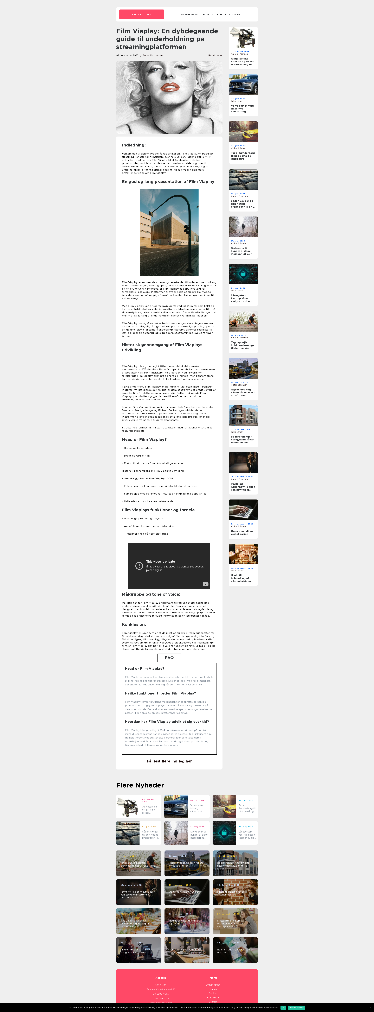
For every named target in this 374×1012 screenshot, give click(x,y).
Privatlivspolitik (297, 1007)
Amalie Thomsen (239, 54)
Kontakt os (232, 14)
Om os (205, 14)
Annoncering (190, 14)
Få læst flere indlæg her (169, 761)
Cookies (217, 14)
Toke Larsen (237, 101)
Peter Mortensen (153, 55)
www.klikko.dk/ (164, 1003)
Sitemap (213, 1001)
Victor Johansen (239, 148)
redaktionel (215, 55)
